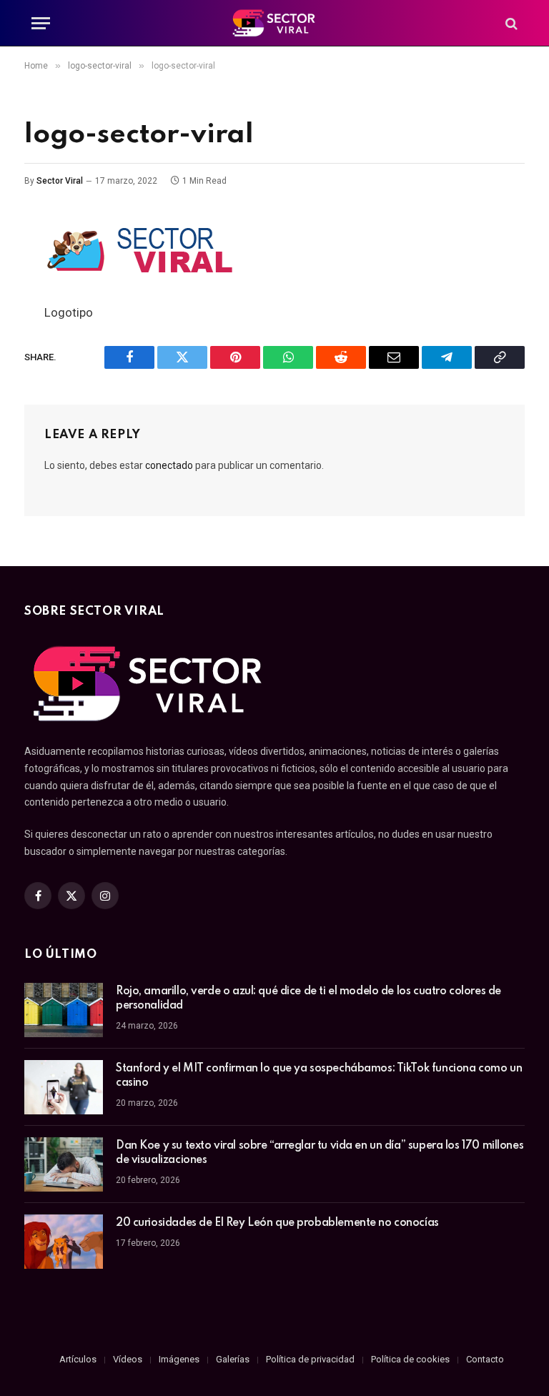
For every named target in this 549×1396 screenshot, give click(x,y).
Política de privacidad (310, 1359)
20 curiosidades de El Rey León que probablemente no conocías (277, 1223)
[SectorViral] (274, 23)
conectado (169, 465)
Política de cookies (410, 1359)
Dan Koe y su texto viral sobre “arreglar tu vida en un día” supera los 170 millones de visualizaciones (319, 1153)
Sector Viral (59, 181)
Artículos (78, 1359)
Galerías (232, 1359)
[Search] (510, 23)
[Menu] (40, 23)
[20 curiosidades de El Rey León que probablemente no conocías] (63, 1241)
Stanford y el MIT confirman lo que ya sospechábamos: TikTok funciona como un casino (319, 1076)
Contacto (485, 1359)
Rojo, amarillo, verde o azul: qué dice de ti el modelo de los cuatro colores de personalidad (308, 998)
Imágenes (179, 1359)
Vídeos (127, 1359)
